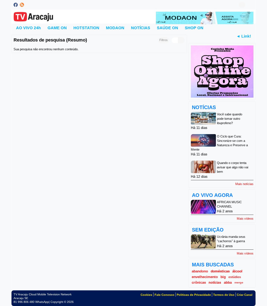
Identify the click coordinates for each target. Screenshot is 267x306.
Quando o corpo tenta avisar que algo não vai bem (232, 167)
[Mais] (212, 28)
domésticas (220, 271)
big (223, 277)
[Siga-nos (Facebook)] (16, 5)
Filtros (163, 40)
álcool (237, 271)
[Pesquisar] (250, 5)
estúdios (234, 277)
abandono (200, 271)
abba (228, 282)
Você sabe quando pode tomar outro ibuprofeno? (229, 118)
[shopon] (222, 71)
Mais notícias (244, 183)
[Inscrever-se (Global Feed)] (22, 5)
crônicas (199, 282)
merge (238, 282)
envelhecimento (205, 277)
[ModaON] (204, 17)
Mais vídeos (245, 218)
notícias (215, 282)
